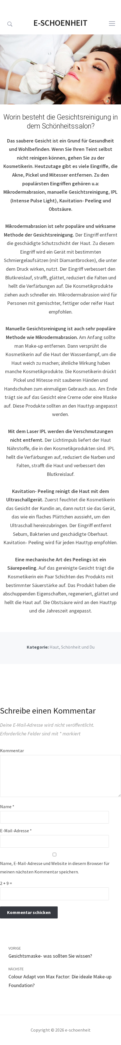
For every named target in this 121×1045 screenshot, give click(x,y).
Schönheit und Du (78, 647)
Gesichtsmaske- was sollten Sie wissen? (50, 956)
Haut (54, 647)
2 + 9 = (6, 883)
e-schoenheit (60, 22)
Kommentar (12, 750)
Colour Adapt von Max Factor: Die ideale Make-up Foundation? (59, 980)
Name (7, 806)
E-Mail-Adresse (16, 830)
